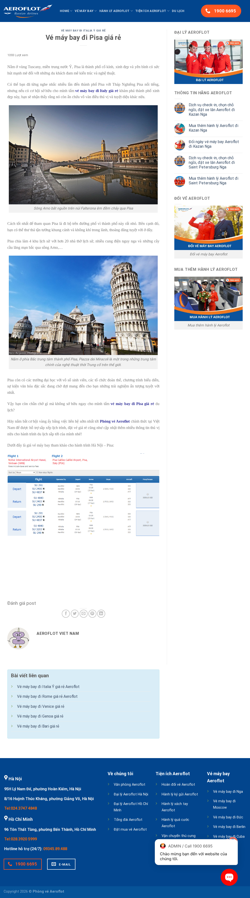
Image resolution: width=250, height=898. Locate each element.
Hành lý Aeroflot (114, 11)
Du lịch (178, 11)
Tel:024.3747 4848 (20, 808)
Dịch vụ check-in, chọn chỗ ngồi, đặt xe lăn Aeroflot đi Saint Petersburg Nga (212, 162)
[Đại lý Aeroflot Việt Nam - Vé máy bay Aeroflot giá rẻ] (28, 11)
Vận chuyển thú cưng (179, 836)
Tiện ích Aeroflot (150, 11)
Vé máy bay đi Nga (228, 792)
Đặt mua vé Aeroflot (130, 829)
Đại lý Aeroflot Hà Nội (131, 794)
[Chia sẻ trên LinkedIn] (101, 614)
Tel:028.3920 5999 (20, 839)
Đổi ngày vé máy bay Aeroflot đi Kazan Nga (214, 144)
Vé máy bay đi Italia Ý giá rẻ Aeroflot (48, 686)
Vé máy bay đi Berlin (229, 827)
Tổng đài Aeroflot (128, 820)
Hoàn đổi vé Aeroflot (178, 785)
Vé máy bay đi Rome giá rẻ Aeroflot (47, 696)
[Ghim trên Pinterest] (92, 614)
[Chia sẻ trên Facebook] (66, 614)
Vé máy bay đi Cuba (229, 837)
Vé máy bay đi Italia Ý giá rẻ (83, 30)
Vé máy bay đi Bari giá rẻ (38, 726)
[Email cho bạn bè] (84, 614)
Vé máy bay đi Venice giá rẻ (40, 706)
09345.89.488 (55, 848)
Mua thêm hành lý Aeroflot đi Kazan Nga (213, 128)
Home (64, 11)
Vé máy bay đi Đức (228, 817)
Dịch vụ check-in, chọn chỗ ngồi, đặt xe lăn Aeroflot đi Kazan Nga (212, 109)
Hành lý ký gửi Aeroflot (180, 794)
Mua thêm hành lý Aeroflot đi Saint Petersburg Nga (213, 180)
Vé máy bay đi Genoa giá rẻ (40, 716)
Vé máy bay (84, 11)
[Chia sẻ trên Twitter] (75, 614)
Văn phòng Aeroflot (129, 785)
